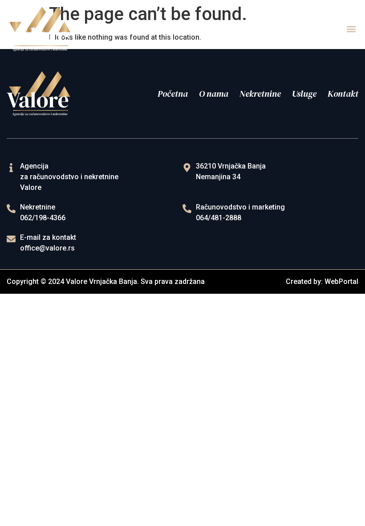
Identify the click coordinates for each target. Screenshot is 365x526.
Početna (173, 93)
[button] (351, 29)
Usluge (304, 93)
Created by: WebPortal (322, 281)
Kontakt (343, 93)
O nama (213, 93)
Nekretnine (260, 93)
